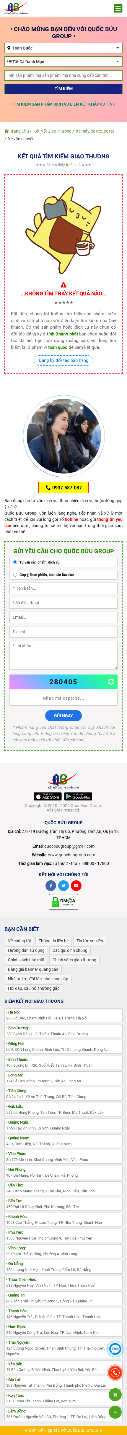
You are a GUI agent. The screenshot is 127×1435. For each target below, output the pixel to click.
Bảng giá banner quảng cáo (33, 969)
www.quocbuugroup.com (71, 854)
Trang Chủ (19, 131)
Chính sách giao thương (74, 959)
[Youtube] (76, 885)
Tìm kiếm (64, 88)
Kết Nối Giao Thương (52, 131)
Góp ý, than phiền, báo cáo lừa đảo (46, 575)
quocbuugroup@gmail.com (69, 846)
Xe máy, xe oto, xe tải (95, 131)
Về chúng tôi (19, 940)
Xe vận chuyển (21, 138)
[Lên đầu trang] (115, 1412)
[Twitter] (63, 885)
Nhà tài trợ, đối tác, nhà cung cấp (38, 978)
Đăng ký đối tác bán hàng (63, 360)
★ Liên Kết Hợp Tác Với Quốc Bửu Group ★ (63, 1430)
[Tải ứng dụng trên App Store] (48, 796)
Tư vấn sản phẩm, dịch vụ (39, 562)
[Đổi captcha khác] (111, 682)
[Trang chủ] (16, 7)
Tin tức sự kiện (89, 940)
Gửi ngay (63, 715)
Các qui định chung (70, 950)
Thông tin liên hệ (54, 940)
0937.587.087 (66, 488)
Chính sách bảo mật (26, 959)
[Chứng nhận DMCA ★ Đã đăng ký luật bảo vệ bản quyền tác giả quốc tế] (63, 901)
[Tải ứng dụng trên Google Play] (78, 796)
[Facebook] (50, 885)
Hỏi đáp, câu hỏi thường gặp (34, 988)
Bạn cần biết (21, 929)
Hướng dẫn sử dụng (26, 950)
